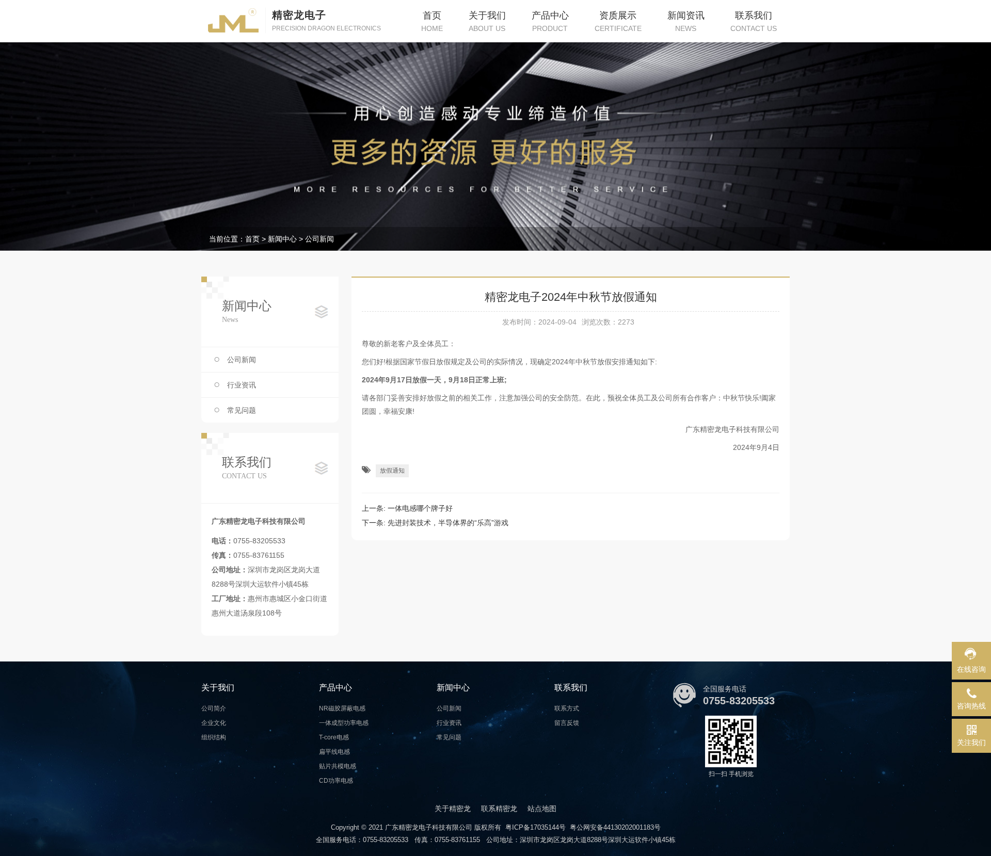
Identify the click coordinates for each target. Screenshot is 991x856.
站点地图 (542, 808)
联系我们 (570, 687)
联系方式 (566, 708)
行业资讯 (241, 385)
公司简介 (213, 708)
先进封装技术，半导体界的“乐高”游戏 (448, 523)
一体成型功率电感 (344, 722)
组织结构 (213, 737)
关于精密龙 (453, 808)
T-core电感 (334, 737)
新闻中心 (282, 239)
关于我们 (217, 687)
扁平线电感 (334, 751)
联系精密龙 (499, 808)
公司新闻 (319, 239)
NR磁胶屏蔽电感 (342, 708)
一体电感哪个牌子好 (420, 508)
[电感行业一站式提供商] (495, 146)
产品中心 (335, 687)
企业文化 (213, 722)
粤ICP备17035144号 (535, 827)
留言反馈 (566, 722)
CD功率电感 (336, 780)
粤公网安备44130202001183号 (615, 827)
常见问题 (241, 410)
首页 (252, 239)
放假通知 (392, 470)
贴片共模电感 (337, 766)
